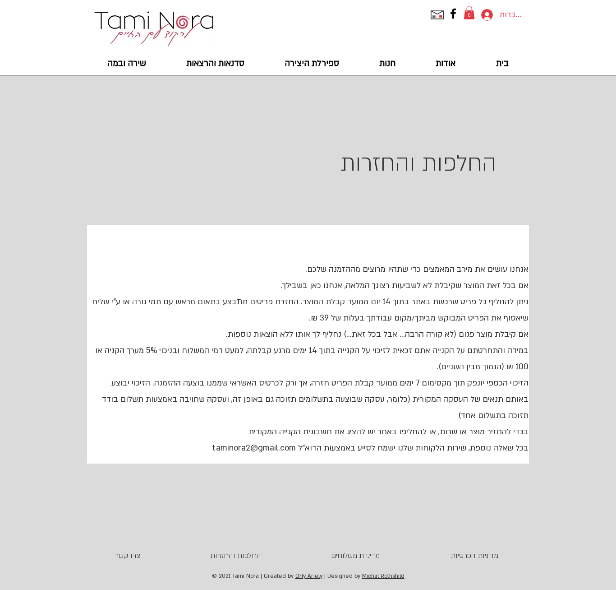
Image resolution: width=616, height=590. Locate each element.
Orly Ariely (308, 576)
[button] (469, 12)
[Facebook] (453, 13)
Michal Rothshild (383, 576)
